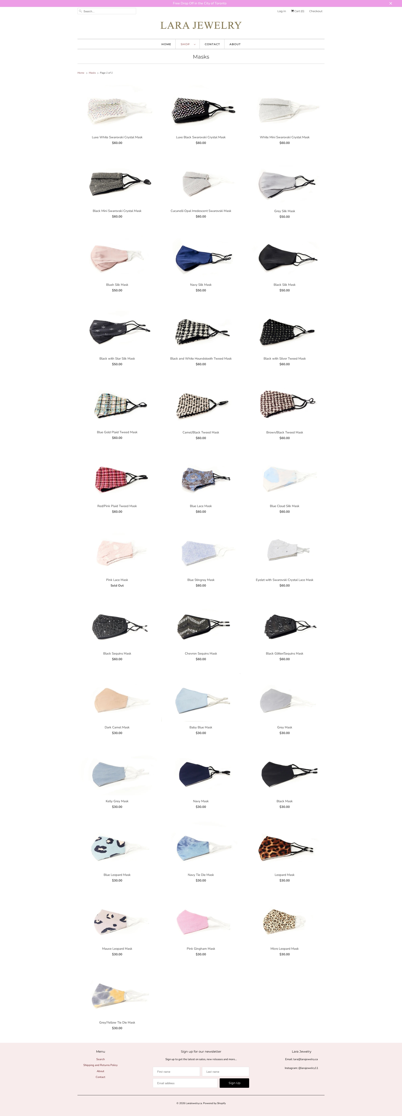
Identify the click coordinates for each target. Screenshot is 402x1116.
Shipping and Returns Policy (100, 1065)
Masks (201, 57)
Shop (186, 44)
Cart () (299, 11)
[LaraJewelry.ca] (201, 26)
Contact (212, 44)
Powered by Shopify (214, 1103)
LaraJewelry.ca (194, 1103)
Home (166, 44)
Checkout (315, 11)
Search (100, 1059)
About (235, 44)
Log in (281, 11)
